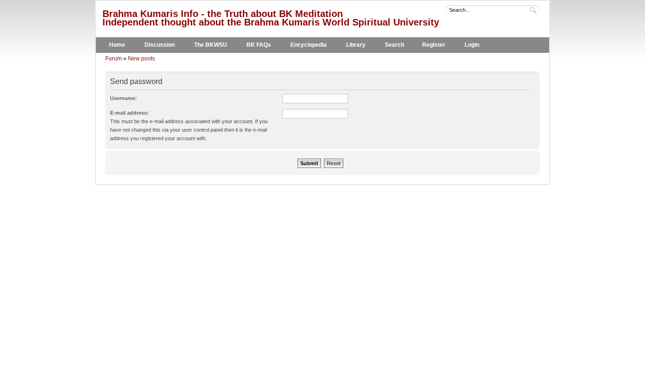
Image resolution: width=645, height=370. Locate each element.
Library (355, 45)
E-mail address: (129, 113)
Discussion (159, 45)
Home (117, 45)
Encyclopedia (308, 45)
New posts (141, 58)
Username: (123, 98)
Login (472, 45)
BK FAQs (258, 45)
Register (433, 45)
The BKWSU (210, 45)
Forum (113, 58)
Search (394, 45)
